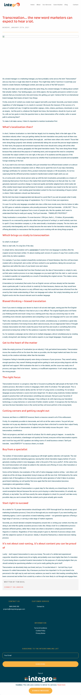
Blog (66, 4)
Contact (75, 4)
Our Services (47, 4)
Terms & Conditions (40, 628)
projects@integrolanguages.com (14, 609)
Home (32, 4)
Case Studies (58, 4)
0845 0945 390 (14, 606)
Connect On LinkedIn (13, 587)
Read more (61, 685)
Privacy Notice (40, 633)
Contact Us (40, 606)
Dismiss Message (40, 691)
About (38, 4)
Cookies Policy (40, 630)
